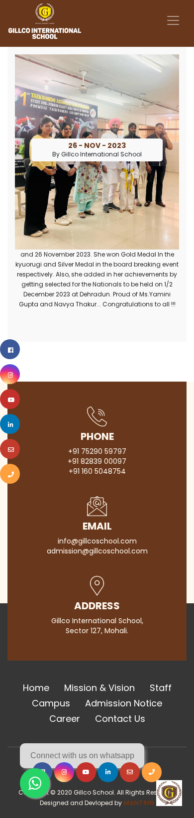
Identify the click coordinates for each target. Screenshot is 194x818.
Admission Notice (123, 703)
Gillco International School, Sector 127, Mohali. (97, 626)
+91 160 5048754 (97, 471)
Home (36, 688)
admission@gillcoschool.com (97, 551)
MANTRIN (138, 803)
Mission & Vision (99, 688)
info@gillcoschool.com (97, 541)
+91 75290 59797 (97, 451)
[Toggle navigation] (173, 20)
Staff (161, 688)
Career (64, 718)
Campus (51, 703)
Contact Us (120, 718)
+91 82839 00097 (97, 461)
